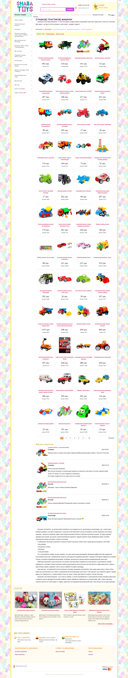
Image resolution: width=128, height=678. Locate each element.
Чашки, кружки (19, 20)
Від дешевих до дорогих (59, 29)
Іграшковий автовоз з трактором (46, 157)
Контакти (90, 654)
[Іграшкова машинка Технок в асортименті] (65, 245)
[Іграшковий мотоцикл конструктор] (83, 46)
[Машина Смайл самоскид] (102, 212)
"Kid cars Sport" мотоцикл (83, 124)
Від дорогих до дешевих (73, 29)
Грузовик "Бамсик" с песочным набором (58, 447)
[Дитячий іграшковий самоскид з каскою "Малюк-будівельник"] (65, 312)
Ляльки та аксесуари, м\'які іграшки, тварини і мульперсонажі (21, 35)
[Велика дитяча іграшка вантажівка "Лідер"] (65, 212)
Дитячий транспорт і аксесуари (20, 41)
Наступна (111, 438)
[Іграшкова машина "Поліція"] (65, 179)
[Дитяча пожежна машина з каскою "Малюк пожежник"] (65, 78)
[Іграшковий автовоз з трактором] (46, 145)
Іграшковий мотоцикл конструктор (83, 58)
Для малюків (18, 51)
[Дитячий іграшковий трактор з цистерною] (65, 112)
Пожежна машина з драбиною (102, 58)
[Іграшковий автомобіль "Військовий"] (46, 278)
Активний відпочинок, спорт (21, 76)
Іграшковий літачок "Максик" (83, 191)
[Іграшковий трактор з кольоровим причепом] (83, 345)
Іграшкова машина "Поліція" (64, 191)
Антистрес (17, 29)
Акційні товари (20, 92)
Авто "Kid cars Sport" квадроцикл (102, 124)
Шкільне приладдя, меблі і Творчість (22, 70)
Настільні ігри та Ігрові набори (21, 65)
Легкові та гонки (60, 34)
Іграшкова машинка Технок (83, 257)
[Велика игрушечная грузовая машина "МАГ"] (46, 311)
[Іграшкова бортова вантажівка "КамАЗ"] (102, 78)
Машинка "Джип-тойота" (83, 390)
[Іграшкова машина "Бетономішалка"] (46, 112)
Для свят (17, 84)
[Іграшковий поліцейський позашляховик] (46, 78)
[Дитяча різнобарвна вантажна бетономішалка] (46, 211)
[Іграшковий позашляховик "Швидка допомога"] (102, 178)
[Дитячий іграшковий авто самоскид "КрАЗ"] (65, 45)
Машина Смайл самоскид (102, 224)
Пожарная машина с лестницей (56, 463)
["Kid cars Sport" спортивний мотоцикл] (46, 179)
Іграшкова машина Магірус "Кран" (102, 257)
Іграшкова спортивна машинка (46, 423)
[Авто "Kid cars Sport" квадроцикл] (102, 112)
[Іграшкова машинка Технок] (83, 245)
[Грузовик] (42, 458)
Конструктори (18, 60)
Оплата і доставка (60, 651)
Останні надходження (86, 29)
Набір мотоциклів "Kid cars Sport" (46, 257)
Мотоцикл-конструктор (65, 423)
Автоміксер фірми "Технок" (83, 324)
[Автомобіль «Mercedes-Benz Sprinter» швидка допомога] (46, 378)
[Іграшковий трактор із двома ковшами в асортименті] (83, 212)
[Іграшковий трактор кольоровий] (102, 345)
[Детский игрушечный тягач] (42, 523)
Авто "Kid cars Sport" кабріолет (83, 290)
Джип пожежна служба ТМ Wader (64, 390)
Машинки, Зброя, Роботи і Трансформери (22, 46)
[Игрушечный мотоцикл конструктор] (42, 492)
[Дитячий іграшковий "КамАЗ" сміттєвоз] (102, 311)
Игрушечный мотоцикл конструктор (57, 481)
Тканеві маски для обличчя (20, 24)
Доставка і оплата (46, 4)
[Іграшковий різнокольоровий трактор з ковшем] (102, 278)
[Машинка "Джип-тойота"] (83, 378)
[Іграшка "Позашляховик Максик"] (83, 145)
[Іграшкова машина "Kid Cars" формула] (102, 411)
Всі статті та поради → (106, 623)
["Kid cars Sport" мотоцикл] (83, 112)
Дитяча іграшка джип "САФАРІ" (83, 91)
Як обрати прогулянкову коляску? (26, 610)
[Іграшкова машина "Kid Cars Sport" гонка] (65, 279)
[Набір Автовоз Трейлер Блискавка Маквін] (65, 345)
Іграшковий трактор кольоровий (102, 357)
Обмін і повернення (20, 654)
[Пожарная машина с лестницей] (42, 473)
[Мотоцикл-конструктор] (65, 411)
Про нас (53, 4)
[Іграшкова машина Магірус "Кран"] (102, 245)
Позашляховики (50, 34)
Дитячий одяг (18, 80)
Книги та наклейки (20, 88)
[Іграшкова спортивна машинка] (46, 411)
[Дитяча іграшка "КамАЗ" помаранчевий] (65, 145)
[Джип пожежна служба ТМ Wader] (65, 378)
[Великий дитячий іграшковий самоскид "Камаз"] (46, 45)
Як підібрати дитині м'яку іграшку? (50, 610)
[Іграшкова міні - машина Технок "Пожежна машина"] (102, 146)
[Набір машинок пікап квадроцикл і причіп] (102, 377)
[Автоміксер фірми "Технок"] (83, 311)
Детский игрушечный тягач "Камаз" (57, 513)
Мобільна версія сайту (21, 666)
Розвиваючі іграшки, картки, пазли (20, 55)
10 (89, 438)
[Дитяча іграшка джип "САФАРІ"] (83, 79)
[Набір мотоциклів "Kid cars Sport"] (46, 245)
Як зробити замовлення (21, 651)
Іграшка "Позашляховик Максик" (83, 157)
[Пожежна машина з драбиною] (102, 45)
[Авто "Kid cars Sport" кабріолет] (83, 279)
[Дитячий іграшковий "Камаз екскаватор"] (46, 345)
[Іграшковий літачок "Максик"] (83, 179)
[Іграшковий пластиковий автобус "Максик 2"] (83, 411)
